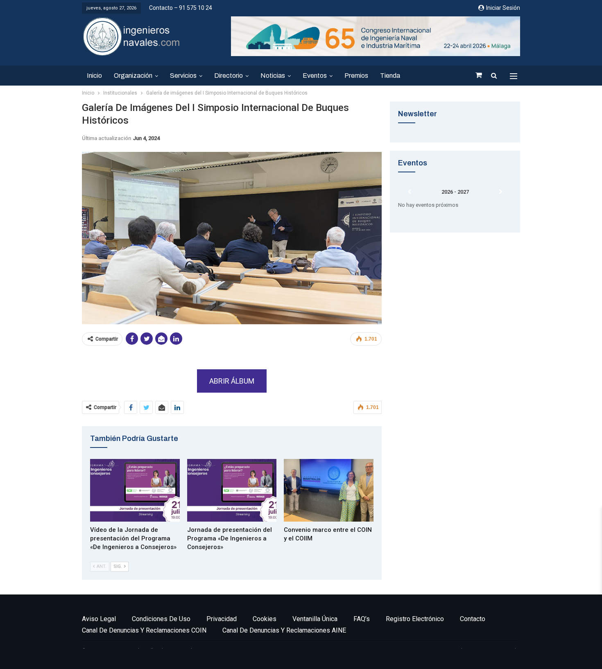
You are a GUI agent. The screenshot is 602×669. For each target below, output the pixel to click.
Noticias (272, 75)
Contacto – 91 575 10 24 (180, 8)
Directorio (228, 75)
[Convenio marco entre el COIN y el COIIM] (328, 490)
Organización (133, 75)
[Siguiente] (500, 192)
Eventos (315, 75)
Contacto (472, 619)
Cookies (264, 619)
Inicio (94, 75)
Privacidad (221, 619)
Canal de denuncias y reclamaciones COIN (144, 630)
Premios (356, 75)
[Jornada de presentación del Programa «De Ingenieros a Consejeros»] (232, 490)
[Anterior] (409, 192)
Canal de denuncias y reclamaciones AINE (284, 630)
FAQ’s (361, 619)
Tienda (390, 75)
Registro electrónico (415, 619)
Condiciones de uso (161, 619)
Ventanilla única (314, 619)
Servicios (183, 75)
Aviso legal (99, 619)
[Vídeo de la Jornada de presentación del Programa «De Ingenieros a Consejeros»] (135, 490)
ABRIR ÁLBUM (231, 381)
